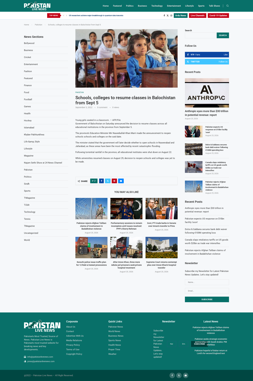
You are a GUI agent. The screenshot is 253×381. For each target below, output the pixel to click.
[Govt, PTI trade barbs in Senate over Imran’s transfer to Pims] (162, 208)
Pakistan (38, 25)
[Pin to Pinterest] (114, 181)
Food (26, 92)
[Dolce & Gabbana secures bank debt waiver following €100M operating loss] (193, 149)
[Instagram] (171, 15)
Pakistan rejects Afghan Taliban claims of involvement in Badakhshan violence (91, 226)
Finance (28, 85)
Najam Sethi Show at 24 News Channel (43, 162)
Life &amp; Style (32, 141)
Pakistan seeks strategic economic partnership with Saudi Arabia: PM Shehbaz (211, 342)
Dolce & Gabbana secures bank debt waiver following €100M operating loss (216, 147)
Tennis (27, 219)
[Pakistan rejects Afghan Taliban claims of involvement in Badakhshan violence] (91, 208)
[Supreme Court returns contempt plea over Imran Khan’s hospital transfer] (162, 247)
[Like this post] (95, 181)
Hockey (27, 120)
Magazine (28, 155)
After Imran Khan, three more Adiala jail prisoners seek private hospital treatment (126, 265)
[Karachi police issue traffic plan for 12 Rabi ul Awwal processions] (91, 247)
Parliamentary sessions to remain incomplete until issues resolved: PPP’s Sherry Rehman (126, 226)
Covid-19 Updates (218, 15)
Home (106, 6)
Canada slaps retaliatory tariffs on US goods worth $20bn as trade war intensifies (216, 166)
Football (28, 99)
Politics (130, 6)
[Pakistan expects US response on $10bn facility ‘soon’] (193, 131)
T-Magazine (29, 198)
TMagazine (29, 226)
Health (27, 113)
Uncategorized (31, 233)
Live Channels (198, 15)
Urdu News (180, 15)
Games (27, 106)
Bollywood (29, 43)
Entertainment (174, 6)
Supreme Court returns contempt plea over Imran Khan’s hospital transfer (161, 265)
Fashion (28, 71)
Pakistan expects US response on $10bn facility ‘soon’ (216, 129)
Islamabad (29, 127)
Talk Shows (214, 6)
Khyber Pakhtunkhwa (34, 134)
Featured (117, 6)
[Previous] (64, 15)
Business (142, 6)
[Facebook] (164, 15)
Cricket (27, 57)
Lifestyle (189, 6)
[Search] (227, 6)
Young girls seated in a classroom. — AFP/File (98, 120)
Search (188, 30)
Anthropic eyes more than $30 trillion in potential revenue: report (206, 113)
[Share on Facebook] (101, 181)
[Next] (66, 15)
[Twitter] (167, 15)
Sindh (26, 184)
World (27, 240)
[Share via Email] (121, 181)
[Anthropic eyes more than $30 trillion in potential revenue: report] (207, 93)
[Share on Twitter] (108, 181)
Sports (201, 6)
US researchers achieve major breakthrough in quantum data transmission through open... (104, 16)
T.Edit (26, 205)
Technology (157, 6)
